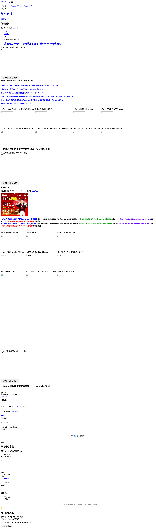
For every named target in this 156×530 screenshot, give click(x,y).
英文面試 (6, 14)
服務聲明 (95, 504)
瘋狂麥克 (15, 411)
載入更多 (3, 418)
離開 (10, 526)
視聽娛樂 (15, 28)
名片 (5, 36)
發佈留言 (3, 429)
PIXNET (64, 504)
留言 (18, 406)
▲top (2, 415)
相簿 (5, 31)
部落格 (6, 34)
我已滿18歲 (4, 526)
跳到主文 (3, 19)
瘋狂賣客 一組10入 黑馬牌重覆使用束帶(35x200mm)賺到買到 (33, 43)
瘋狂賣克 (35, 191)
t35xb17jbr (4, 396)
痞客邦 (14, 406)
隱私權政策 (88, 504)
